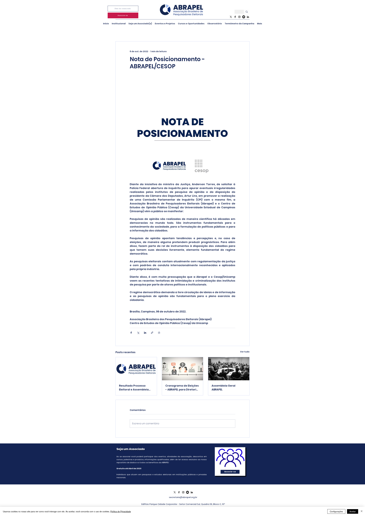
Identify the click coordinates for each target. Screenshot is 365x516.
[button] (118, 23)
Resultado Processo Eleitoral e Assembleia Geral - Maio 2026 (134, 387)
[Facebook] (235, 16)
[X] (230, 16)
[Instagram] (239, 16)
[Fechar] (361, 511)
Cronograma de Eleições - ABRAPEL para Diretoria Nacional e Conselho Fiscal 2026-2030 (182, 387)
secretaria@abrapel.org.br (183, 497)
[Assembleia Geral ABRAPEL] (228, 368)
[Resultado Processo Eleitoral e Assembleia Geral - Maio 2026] (136, 368)
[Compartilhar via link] (152, 332)
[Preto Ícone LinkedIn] (248, 16)
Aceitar (352, 511)
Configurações (336, 511)
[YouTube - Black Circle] (243, 16)
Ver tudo (245, 351)
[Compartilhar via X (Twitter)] (138, 332)
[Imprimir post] (159, 332)
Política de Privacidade (120, 511)
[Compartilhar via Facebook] (131, 332)
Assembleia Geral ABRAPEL (223, 387)
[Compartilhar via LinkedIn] (145, 332)
